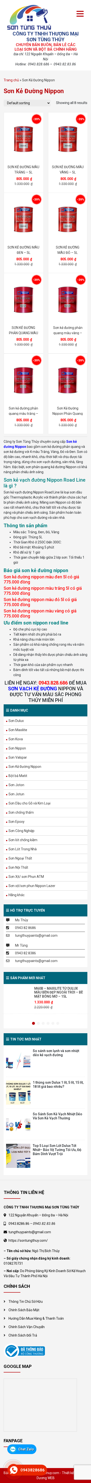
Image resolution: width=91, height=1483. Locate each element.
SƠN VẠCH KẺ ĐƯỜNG (32, 689)
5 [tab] (52, 1023)
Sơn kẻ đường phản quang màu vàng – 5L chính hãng (68, 330)
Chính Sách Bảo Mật (23, 1310)
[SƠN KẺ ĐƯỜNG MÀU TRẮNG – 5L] (24, 139)
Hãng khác (16, 895)
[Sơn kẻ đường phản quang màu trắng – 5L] (24, 380)
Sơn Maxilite (17, 730)
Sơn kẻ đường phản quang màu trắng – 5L (23, 410)
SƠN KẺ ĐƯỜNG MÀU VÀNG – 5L (68, 169)
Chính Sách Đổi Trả (22, 1335)
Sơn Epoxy (16, 822)
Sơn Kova (15, 739)
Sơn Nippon (17, 748)
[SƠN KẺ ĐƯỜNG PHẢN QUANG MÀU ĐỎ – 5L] (24, 300)
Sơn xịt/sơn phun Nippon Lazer (31, 886)
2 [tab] (38, 1023)
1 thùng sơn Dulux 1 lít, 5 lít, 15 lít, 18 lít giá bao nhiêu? (58, 1084)
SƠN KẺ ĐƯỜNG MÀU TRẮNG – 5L (23, 169)
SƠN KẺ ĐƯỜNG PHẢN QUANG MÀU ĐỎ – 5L (23, 330)
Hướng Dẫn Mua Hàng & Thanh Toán (36, 1318)
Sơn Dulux (16, 721)
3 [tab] (43, 1023)
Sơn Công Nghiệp (21, 831)
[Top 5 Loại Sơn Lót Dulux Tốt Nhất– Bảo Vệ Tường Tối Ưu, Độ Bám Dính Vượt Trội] (18, 1156)
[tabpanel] (45, 1000)
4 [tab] (48, 1023)
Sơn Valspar (17, 757)
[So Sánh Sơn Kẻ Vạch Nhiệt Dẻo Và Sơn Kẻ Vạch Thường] (18, 1124)
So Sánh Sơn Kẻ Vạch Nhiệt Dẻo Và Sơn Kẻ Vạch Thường (57, 1116)
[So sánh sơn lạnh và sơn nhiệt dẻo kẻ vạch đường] (18, 1061)
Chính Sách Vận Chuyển (26, 1327)
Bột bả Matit (17, 776)
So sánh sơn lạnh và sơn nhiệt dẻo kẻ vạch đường (56, 1053)
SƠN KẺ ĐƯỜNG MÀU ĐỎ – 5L (67, 249)
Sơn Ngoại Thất (20, 858)
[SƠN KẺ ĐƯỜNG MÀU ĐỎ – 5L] (68, 219)
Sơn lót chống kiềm (22, 840)
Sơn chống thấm (21, 812)
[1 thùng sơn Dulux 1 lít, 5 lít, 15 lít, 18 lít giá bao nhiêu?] (18, 1093)
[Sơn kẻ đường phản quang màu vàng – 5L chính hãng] (68, 300)
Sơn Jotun (16, 794)
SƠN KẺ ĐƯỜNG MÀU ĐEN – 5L (23, 249)
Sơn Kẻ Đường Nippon (24, 767)
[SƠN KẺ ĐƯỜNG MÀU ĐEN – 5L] (24, 219)
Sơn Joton (16, 785)
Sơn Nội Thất (18, 867)
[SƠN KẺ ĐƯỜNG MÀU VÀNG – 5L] (68, 139)
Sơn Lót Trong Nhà (22, 849)
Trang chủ (11, 80)
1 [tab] (33, 1023)
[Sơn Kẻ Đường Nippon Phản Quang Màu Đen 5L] (68, 380)
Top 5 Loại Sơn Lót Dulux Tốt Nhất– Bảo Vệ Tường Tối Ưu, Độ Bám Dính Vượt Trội (57, 1150)
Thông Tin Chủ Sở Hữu (25, 1301)
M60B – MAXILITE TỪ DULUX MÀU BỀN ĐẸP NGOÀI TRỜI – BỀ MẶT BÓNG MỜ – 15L (58, 993)
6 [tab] (57, 1023)
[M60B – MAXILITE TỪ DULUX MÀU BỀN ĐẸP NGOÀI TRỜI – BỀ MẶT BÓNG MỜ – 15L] (18, 998)
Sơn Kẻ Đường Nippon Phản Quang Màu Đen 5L (67, 410)
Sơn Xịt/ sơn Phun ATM (26, 877)
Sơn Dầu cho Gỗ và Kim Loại (29, 803)
